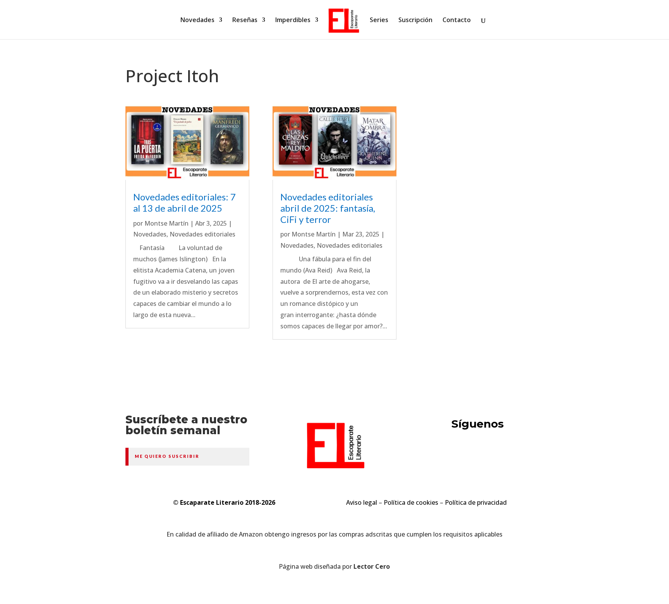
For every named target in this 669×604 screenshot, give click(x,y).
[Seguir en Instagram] (511, 454)
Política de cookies (411, 502)
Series (379, 20)
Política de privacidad (476, 502)
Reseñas (244, 20)
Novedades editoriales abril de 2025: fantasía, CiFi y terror (327, 208)
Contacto (457, 20)
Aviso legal (361, 502)
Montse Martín (166, 223)
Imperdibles (292, 20)
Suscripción (415, 20)
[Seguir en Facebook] (481, 454)
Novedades (197, 20)
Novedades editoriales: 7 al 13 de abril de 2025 (184, 202)
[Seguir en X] (452, 454)
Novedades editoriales (202, 234)
